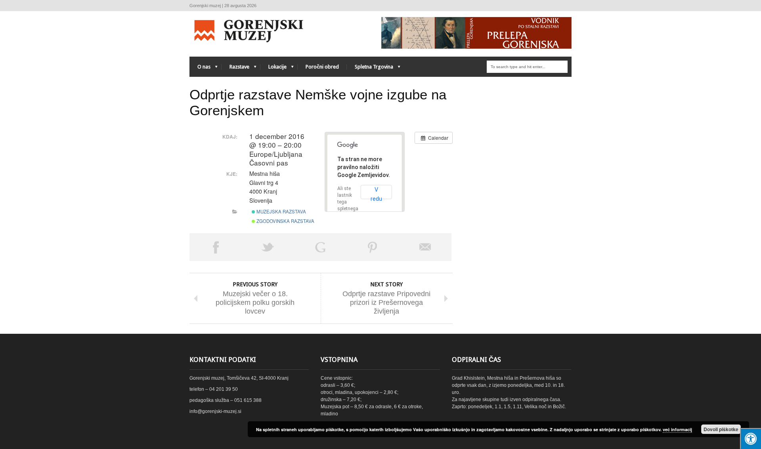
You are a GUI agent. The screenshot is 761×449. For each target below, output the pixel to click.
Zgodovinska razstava (284, 221)
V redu (376, 192)
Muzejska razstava (280, 211)
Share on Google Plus (320, 247)
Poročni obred (322, 67)
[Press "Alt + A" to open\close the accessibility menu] (750, 438)
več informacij (677, 429)
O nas (199, 69)
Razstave (235, 69)
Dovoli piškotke (721, 429)
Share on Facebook (215, 247)
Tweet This (268, 247)
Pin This (372, 247)
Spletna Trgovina (370, 69)
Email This (425, 247)
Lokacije (273, 69)
